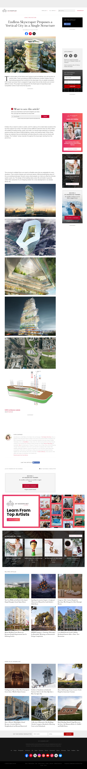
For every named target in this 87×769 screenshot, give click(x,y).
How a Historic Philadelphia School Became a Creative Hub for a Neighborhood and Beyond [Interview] (16, 724)
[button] (52, 11)
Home (25, 17)
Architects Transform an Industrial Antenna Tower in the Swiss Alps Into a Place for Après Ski (42, 692)
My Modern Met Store (46, 437)
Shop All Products (72, 184)
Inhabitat (9, 412)
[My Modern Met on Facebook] (26, 755)
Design (15, 750)
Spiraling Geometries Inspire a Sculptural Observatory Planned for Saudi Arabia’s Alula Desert (43, 602)
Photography (20, 750)
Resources (41, 750)
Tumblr (76, 61)
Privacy (41, 765)
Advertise (51, 763)
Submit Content (41, 763)
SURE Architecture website (12, 410)
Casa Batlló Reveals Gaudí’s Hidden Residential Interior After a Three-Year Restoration (68, 634)
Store (78, 750)
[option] (45, 517)
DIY (32, 750)
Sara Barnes (26, 29)
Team (36, 763)
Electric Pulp (79, 763)
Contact (47, 763)
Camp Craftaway (41, 451)
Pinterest (72, 61)
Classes (46, 750)
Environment (52, 750)
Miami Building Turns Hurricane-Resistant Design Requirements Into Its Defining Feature (16, 634)
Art (11, 750)
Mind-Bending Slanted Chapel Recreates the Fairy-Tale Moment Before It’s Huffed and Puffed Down (69, 724)
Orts (20, 445)
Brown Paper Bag (48, 443)
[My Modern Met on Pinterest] (31, 755)
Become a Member (30, 486)
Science (58, 750)
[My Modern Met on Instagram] (39, 755)
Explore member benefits (30, 489)
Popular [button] (44, 10)
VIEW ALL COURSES (72, 149)
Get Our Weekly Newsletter (48, 468)
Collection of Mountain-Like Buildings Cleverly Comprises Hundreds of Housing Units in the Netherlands (43, 724)
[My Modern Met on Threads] (56, 755)
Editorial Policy (31, 763)
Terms (45, 765)
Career (36, 750)
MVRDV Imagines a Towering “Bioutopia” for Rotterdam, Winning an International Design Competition (43, 634)
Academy (73, 750)
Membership (80, 10)
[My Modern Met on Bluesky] (60, 755)
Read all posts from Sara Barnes (21, 455)
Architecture (32, 17)
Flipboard (66, 62)
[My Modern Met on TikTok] (52, 755)
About (26, 763)
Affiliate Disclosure (58, 763)
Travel (68, 750)
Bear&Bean (26, 442)
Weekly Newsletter (74, 59)
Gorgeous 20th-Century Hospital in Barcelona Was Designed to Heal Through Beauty (70, 602)
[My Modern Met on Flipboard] (43, 755)
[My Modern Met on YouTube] (47, 755)
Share (37, 462)
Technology (63, 750)
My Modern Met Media (72, 65)
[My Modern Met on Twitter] (35, 755)
